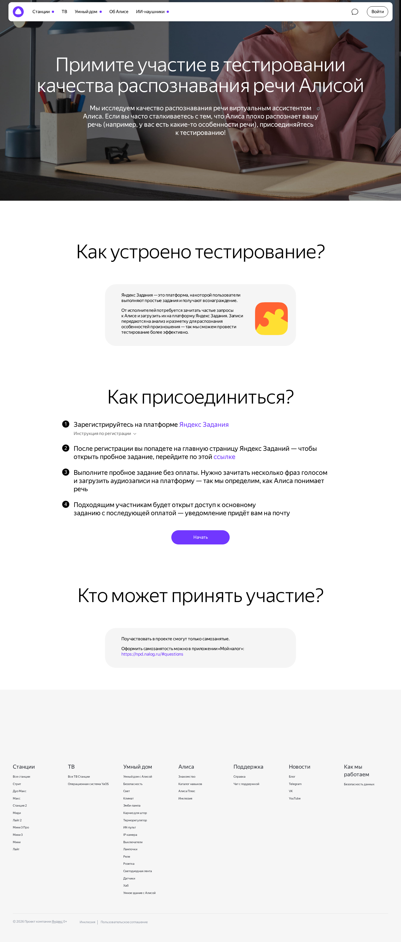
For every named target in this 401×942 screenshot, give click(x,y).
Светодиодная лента (137, 871)
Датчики (129, 878)
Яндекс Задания (204, 424)
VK (291, 791)
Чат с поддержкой (246, 784)
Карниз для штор (135, 813)
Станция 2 (20, 805)
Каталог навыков (190, 784)
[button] (377, 11)
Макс (16, 798)
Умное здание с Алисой (139, 893)
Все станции (21, 776)
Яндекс (57, 921)
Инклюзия (185, 798)
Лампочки (130, 849)
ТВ (64, 11)
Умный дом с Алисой (137, 776)
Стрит (17, 784)
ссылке (224, 457)
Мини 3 (18, 835)
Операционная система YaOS (88, 784)
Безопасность (133, 784)
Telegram (295, 784)
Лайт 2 (17, 820)
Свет (126, 791)
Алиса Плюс (186, 791)
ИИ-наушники (150, 11)
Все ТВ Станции (79, 776)
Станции (41, 11)
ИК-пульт (129, 827)
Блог (292, 776)
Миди (17, 813)
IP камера (130, 835)
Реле (126, 856)
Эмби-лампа (131, 805)
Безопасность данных (359, 784)
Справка (240, 776)
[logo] (18, 11)
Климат (128, 798)
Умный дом (86, 11)
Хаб (125, 885)
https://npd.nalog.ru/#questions (152, 654)
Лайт (16, 849)
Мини (16, 842)
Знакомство (186, 776)
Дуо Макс (19, 791)
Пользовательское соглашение (124, 922)
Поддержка (354, 11)
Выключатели (132, 842)
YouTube (295, 798)
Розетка (128, 864)
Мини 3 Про (21, 827)
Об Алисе (118, 11)
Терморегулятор (135, 820)
